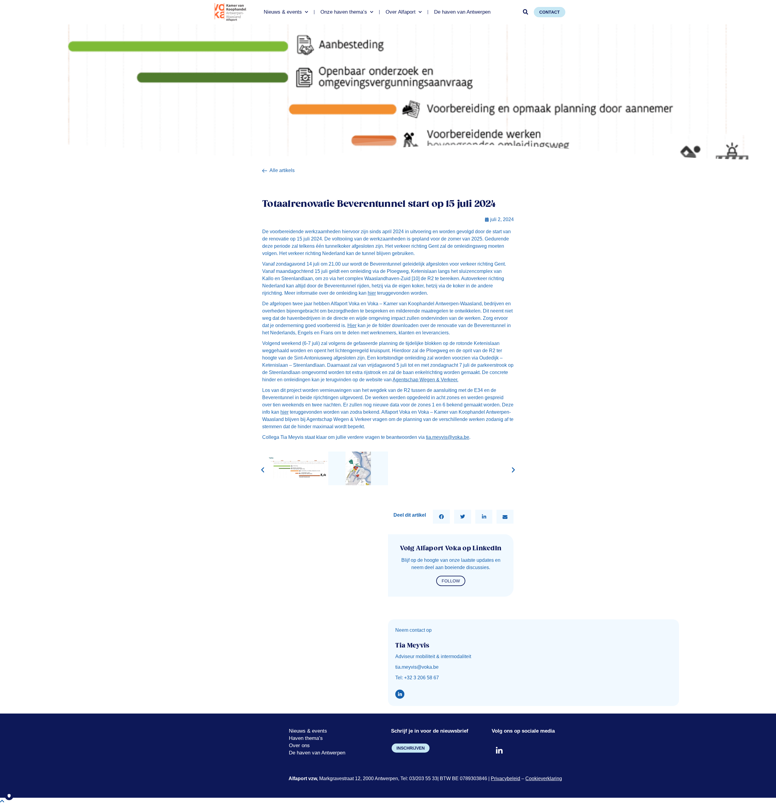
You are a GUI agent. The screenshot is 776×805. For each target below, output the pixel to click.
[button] (525, 12)
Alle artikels (282, 170)
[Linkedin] (399, 694)
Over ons (299, 745)
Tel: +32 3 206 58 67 (417, 677)
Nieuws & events (283, 12)
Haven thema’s (306, 738)
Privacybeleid (505, 778)
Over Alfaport (401, 12)
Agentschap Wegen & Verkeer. (425, 379)
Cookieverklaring (543, 778)
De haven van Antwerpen (462, 12)
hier (372, 293)
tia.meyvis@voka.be (447, 437)
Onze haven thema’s (343, 12)
